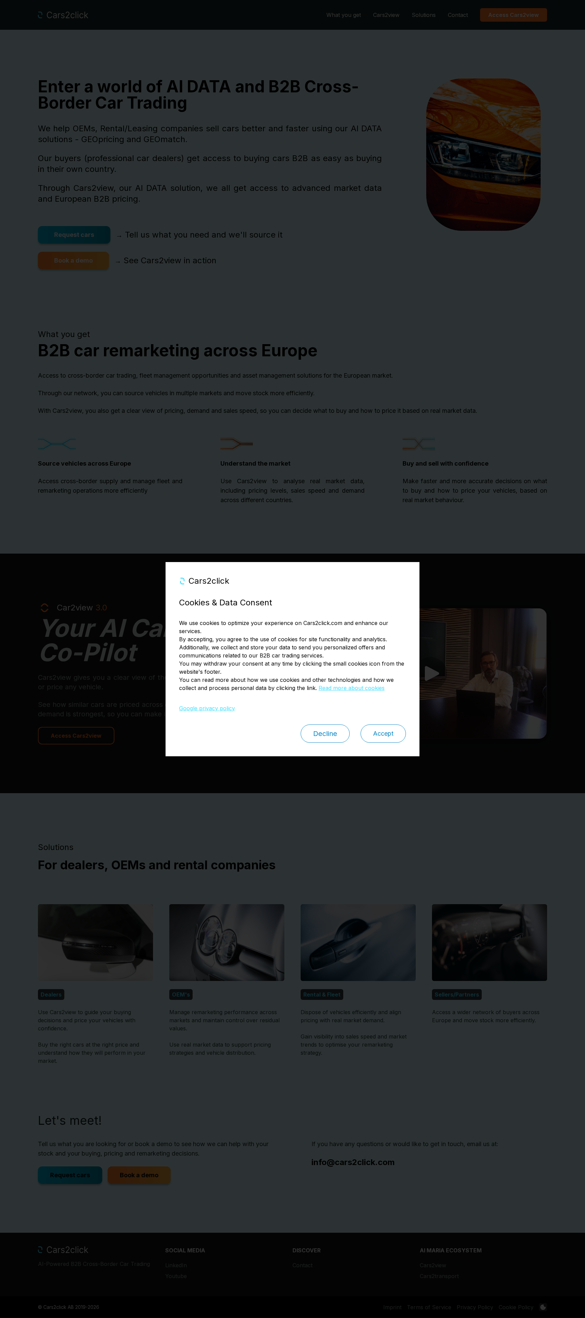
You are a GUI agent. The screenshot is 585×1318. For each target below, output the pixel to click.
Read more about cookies (352, 688)
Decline (325, 734)
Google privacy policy (207, 708)
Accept (383, 733)
